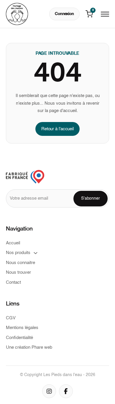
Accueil (13, 243)
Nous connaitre (20, 263)
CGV (11, 318)
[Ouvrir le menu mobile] (105, 14)
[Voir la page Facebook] (66, 391)
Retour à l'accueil (57, 129)
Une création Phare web (29, 347)
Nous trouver (18, 272)
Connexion (64, 14)
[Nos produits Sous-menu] (35, 253)
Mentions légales (22, 327)
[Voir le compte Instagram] (49, 391)
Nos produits (18, 253)
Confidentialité (19, 337)
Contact (13, 282)
